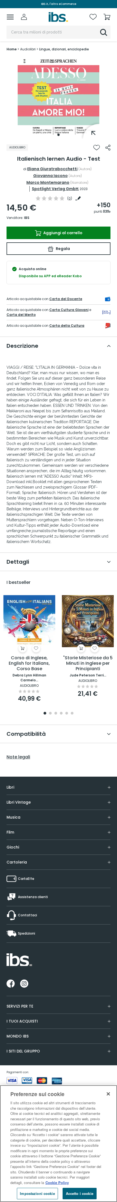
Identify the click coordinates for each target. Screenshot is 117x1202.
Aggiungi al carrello (62, 233)
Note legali (18, 757)
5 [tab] (67, 714)
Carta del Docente (65, 299)
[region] (58, 1143)
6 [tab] (72, 714)
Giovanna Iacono (50, 175)
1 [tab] (58, 135)
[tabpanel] (58, 98)
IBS (26, 217)
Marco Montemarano (47, 182)
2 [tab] (50, 714)
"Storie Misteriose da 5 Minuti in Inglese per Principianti (88, 663)
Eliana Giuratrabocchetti (52, 169)
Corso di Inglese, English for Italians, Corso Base (29, 663)
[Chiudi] (108, 1094)
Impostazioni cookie (37, 1193)
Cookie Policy (57, 1182)
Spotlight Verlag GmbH (55, 188)
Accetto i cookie (79, 1193)
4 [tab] (61, 714)
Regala (62, 248)
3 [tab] (56, 714)
